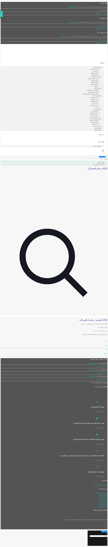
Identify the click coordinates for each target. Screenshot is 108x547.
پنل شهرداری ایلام (103, 494)
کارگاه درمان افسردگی (98, 164)
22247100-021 (73, 22)
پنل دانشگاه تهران (103, 500)
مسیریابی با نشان (103, 25)
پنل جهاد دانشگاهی (102, 506)
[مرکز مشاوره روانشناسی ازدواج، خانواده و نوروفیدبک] (93, 55)
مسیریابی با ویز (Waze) (101, 13)
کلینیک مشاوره (100, 162)
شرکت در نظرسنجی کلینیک (100, 484)
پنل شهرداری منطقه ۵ (101, 492)
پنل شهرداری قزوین (102, 496)
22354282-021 (63, 36)
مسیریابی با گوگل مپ (102, 366)
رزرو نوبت (102, 157)
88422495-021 (73, 7)
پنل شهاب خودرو (103, 498)
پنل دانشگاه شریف (102, 502)
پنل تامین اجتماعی (102, 504)
